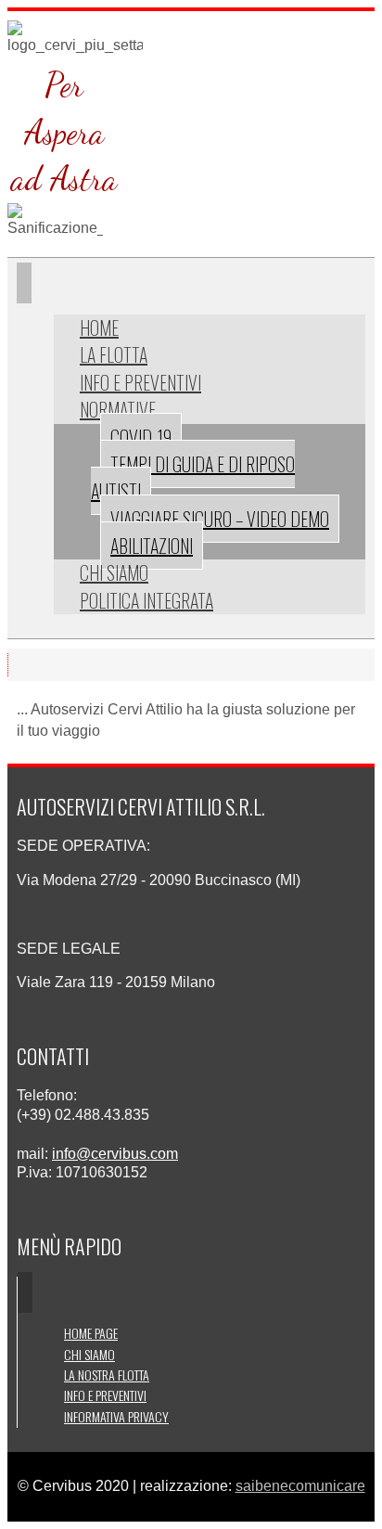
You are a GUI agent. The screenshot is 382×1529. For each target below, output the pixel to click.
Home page (91, 1333)
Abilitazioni (151, 545)
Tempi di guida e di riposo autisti (193, 477)
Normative (118, 409)
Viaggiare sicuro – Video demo (219, 519)
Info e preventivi (140, 382)
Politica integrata (146, 600)
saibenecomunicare (300, 1486)
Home (99, 327)
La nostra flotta (106, 1374)
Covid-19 (141, 437)
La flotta (113, 354)
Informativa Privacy (116, 1416)
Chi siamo (114, 572)
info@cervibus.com (115, 1154)
